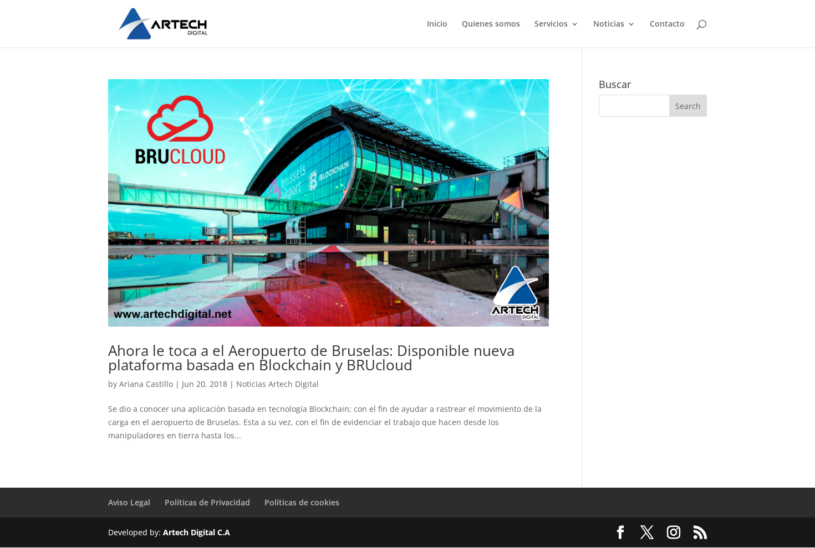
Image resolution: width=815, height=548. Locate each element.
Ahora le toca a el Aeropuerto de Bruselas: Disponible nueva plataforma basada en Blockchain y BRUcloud (311, 357)
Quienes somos (491, 24)
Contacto (667, 24)
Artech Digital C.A (196, 532)
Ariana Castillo (146, 384)
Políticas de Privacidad (207, 502)
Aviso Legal (129, 502)
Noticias (608, 24)
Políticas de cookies (301, 502)
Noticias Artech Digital (277, 384)
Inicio (437, 24)
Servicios (551, 24)
